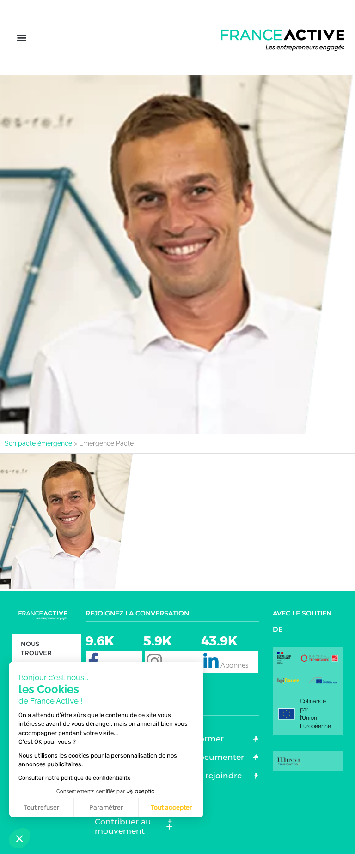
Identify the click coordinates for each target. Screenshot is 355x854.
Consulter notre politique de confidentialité (74, 778)
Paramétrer (106, 808)
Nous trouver (36, 648)
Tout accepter (171, 808)
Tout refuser (41, 808)
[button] (21, 37)
